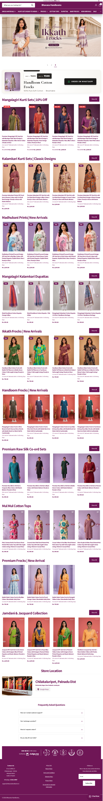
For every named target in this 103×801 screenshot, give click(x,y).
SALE (94, 11)
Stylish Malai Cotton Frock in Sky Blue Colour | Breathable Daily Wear (13, 597)
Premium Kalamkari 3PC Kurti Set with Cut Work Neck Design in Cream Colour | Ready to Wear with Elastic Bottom (63, 196)
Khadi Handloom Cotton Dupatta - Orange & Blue (12, 311)
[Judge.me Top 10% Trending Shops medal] (79, 753)
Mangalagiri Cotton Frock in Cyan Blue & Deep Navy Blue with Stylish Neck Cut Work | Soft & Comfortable (63, 425)
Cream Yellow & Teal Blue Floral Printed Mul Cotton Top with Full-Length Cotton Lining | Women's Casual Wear (63, 541)
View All (92, 98)
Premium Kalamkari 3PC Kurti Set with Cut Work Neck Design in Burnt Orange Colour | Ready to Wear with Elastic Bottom (87, 197)
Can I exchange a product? (27, 722)
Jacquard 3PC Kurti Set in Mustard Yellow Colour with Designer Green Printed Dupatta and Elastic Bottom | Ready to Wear (62, 654)
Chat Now (94, 796)
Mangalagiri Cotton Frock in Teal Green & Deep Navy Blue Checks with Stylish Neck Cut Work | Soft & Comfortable (87, 425)
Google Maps (44, 690)
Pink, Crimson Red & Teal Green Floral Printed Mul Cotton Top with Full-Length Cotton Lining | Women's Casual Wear (13, 541)
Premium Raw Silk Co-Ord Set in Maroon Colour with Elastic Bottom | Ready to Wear (86, 484)
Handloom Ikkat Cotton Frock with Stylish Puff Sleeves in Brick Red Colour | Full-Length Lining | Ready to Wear (63, 367)
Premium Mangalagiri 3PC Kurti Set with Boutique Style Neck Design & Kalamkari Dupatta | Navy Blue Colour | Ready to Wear (63, 138)
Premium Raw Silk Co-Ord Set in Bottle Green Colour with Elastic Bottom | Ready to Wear (63, 484)
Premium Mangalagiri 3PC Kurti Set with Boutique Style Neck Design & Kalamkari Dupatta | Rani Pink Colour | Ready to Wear (87, 138)
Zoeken (31, 5)
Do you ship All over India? (28, 739)
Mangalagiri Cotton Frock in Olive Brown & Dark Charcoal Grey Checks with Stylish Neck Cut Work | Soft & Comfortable (12, 426)
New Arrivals (85, 11)
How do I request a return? (27, 730)
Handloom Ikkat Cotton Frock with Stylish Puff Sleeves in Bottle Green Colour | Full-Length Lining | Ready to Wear (13, 368)
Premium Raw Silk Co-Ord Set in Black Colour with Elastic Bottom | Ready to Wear (38, 484)
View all (92, 386)
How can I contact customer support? (31, 713)
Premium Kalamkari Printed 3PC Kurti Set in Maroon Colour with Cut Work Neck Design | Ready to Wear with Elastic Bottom (13, 197)
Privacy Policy (48, 781)
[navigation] (95, 118)
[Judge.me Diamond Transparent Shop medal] (46, 753)
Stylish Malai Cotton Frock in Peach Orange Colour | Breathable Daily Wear (38, 597)
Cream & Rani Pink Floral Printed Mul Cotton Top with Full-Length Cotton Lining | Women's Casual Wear (37, 540)
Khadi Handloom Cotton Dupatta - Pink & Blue (38, 311)
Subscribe (87, 784)
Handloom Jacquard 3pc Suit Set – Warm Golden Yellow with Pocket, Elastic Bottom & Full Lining (86, 653)
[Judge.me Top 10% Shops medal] (71, 753)
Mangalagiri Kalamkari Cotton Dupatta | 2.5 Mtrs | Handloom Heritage (63, 311)
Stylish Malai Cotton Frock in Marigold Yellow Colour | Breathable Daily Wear (63, 597)
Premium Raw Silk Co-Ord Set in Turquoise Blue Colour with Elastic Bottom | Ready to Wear (12, 484)
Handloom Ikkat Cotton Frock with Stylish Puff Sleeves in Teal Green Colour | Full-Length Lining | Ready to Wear (37, 368)
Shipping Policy (48, 777)
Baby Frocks (73, 11)
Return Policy (48, 769)
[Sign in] (95, 5)
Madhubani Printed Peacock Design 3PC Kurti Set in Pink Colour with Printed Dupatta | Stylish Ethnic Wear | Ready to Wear (63, 255)
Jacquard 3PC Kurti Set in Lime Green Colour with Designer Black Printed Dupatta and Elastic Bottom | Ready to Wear (13, 654)
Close (97, 1)
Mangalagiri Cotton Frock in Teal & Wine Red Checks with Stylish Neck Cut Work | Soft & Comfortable (38, 425)
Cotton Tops (53, 11)
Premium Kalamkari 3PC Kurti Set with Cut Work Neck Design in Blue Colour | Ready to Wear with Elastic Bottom (38, 196)
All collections (8, 11)
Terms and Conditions (48, 773)
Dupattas (63, 11)
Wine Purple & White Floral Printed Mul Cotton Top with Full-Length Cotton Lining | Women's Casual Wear (87, 540)
